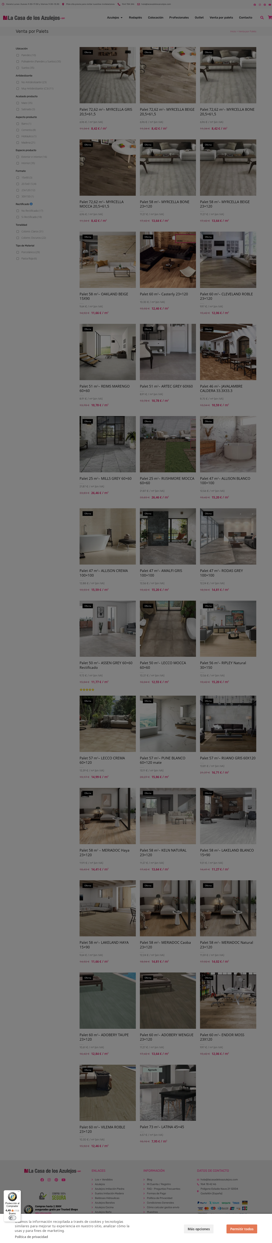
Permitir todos (241, 1229)
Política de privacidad (31, 1236)
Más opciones (199, 1229)
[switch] (12, 1218)
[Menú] (18, 1192)
